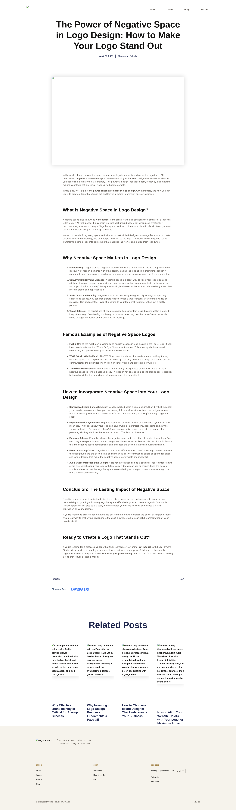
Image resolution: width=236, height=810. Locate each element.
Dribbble (155, 777)
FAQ (95, 779)
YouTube (155, 782)
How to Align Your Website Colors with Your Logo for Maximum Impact (170, 718)
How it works (99, 775)
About (153, 9)
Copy (180, 770)
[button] (72, 589)
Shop (186, 9)
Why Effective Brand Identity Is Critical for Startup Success (65, 711)
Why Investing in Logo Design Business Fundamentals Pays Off (98, 712)
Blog (38, 784)
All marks (97, 770)
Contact (205, 9)
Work (170, 9)
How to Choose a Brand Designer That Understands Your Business (134, 711)
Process (40, 775)
